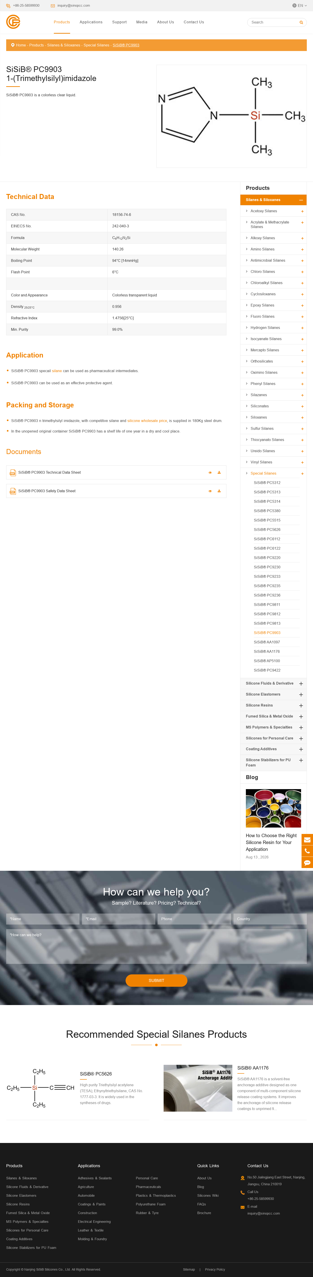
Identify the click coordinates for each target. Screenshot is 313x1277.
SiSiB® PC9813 (267, 623)
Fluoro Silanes (263, 316)
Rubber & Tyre (147, 1213)
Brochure (204, 1213)
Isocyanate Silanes (266, 339)
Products (62, 22)
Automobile (86, 1195)
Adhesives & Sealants (95, 1178)
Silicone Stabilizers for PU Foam (31, 1248)
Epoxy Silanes (262, 305)
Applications (91, 22)
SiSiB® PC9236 (267, 595)
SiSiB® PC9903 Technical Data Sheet (49, 472)
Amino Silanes (263, 249)
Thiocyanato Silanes (267, 440)
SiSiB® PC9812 (267, 614)
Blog (252, 777)
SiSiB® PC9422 (267, 670)
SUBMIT (156, 980)
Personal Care (147, 1178)
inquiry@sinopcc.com (74, 5)
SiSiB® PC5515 (267, 520)
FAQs (201, 1204)
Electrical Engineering (94, 1221)
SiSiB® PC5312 (267, 483)
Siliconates (260, 406)
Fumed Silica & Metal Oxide (269, 716)
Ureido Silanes (263, 451)
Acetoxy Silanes (264, 211)
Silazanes (259, 395)
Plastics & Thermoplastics (156, 1195)
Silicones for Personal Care (269, 738)
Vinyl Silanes (261, 462)
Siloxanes (259, 417)
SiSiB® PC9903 (126, 45)
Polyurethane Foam (151, 1204)
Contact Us (194, 22)
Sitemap (189, 1269)
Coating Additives (261, 749)
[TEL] (307, 851)
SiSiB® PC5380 (267, 511)
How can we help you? (156, 892)
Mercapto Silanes (265, 350)
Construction (87, 1213)
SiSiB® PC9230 (267, 567)
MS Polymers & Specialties (269, 727)
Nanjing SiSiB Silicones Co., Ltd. (47, 1269)
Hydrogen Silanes (265, 327)
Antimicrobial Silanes (268, 260)
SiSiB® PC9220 (267, 558)
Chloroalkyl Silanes (267, 283)
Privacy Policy (215, 1269)
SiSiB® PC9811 (267, 604)
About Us (165, 22)
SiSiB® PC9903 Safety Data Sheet (46, 491)
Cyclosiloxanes (263, 294)
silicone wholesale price (147, 421)
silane (57, 371)
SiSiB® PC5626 (267, 529)
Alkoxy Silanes (263, 238)
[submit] (301, 22)
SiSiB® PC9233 (267, 576)
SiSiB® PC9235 (267, 586)
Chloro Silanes (263, 271)
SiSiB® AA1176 (267, 651)
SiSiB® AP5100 (267, 661)
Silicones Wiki (208, 1195)
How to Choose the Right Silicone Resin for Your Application (271, 842)
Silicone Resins (259, 705)
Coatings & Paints (92, 1204)
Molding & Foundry (92, 1239)
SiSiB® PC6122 (267, 548)
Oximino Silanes (264, 372)
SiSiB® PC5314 (267, 501)
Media (142, 22)
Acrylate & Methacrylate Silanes (270, 224)
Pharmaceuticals (148, 1187)
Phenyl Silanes (263, 384)
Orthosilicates (262, 361)
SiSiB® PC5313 (267, 492)
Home (21, 45)
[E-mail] (307, 839)
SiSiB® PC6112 (267, 539)
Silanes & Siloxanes (63, 45)
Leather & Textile (91, 1230)
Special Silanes (96, 45)
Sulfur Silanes (262, 428)
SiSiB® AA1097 (267, 642)
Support (119, 22)
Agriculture (86, 1187)
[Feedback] (307, 862)
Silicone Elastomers (263, 694)
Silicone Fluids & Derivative (270, 683)
